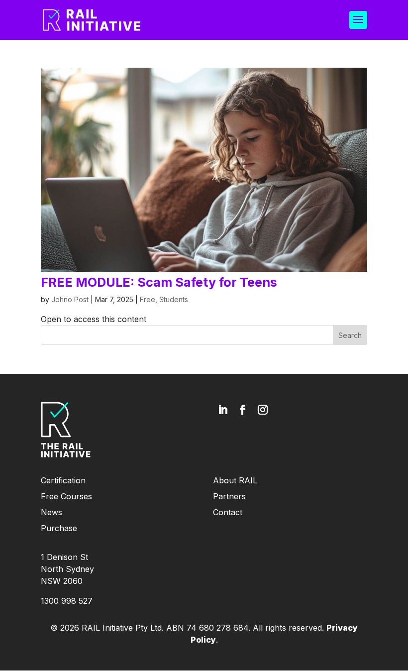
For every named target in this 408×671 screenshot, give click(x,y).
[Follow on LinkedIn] (223, 410)
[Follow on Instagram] (263, 410)
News (51, 512)
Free (147, 299)
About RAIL (235, 480)
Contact (227, 512)
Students (173, 299)
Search (350, 335)
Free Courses (66, 496)
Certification (63, 480)
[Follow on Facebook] (243, 410)
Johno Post (70, 299)
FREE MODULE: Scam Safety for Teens (159, 282)
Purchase (59, 528)
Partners (229, 496)
